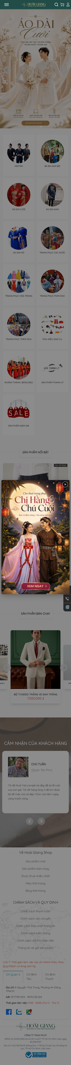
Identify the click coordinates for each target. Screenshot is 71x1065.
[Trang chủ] (33, 4)
